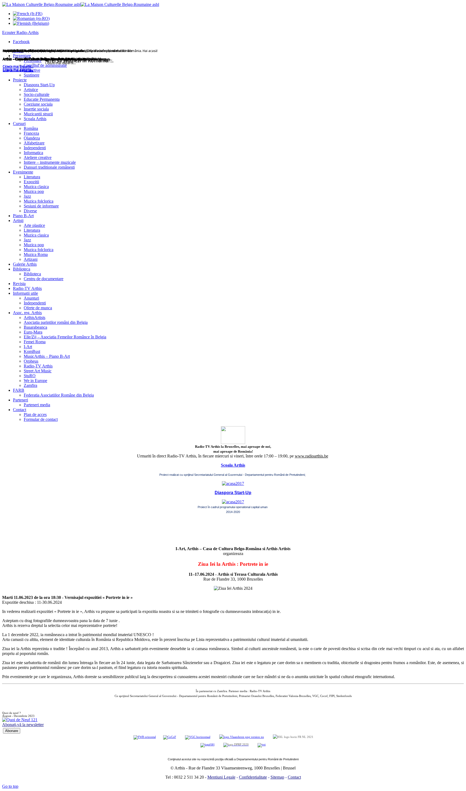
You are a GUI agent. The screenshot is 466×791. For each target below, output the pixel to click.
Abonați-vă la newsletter (23, 724)
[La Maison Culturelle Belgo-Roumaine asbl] (80, 4)
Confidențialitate (253, 777)
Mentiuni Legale (221, 777)
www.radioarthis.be (311, 456)
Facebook (21, 41)
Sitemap (277, 777)
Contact (294, 777)
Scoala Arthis (233, 465)
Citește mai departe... (18, 70)
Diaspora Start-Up (233, 492)
